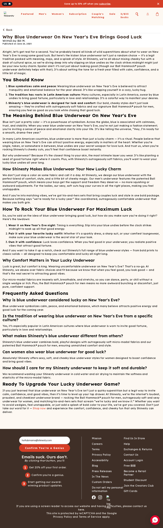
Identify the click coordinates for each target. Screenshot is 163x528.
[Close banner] (158, 4)
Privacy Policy (62, 516)
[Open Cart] (157, 14)
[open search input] (137, 14)
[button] (155, 520)
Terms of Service (90, 516)
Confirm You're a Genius (44, 448)
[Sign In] (148, 14)
